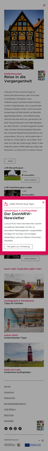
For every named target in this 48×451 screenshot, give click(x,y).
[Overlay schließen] (43, 202)
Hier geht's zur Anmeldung (18, 247)
